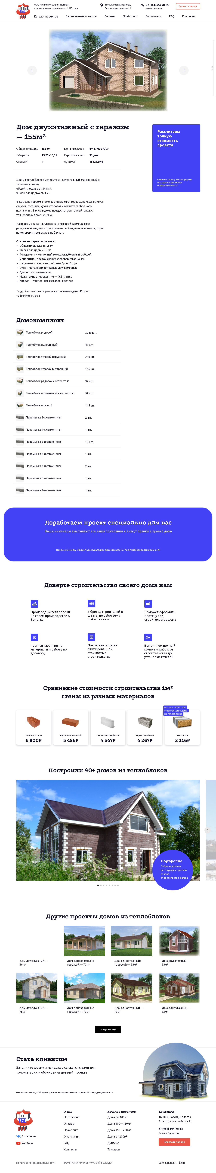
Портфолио (72, 1117)
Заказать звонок (188, 6)
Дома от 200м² (117, 1136)
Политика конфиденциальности (35, 1162)
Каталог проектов (46, 16)
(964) (23, 295)
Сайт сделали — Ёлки (172, 1162)
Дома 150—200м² (119, 1130)
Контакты (188, 16)
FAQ (172, 16)
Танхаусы (113, 1149)
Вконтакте (29, 1136)
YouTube (27, 1143)
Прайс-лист (130, 16)
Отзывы (110, 16)
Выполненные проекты (81, 16)
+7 (17, 295)
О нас (68, 1111)
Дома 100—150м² (119, 1123)
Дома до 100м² (117, 1117)
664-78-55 (33, 295)
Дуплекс (113, 1142)
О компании (153, 16)
